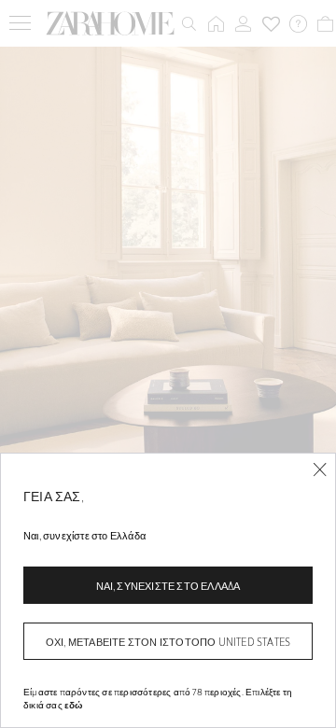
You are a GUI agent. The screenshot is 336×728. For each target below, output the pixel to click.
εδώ (73, 704)
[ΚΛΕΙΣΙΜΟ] (320, 470)
